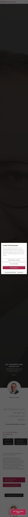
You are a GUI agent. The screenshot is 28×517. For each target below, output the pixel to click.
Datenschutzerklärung (10, 272)
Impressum (20, 272)
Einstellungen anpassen (14, 260)
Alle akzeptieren (14, 267)
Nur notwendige (14, 263)
